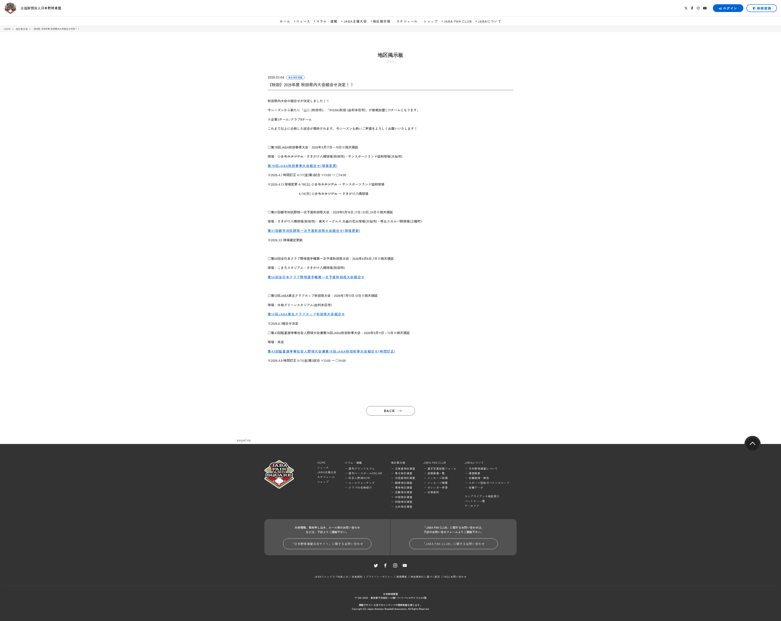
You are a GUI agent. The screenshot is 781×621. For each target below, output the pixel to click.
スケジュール (407, 21)
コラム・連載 (327, 21)
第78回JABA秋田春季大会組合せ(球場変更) (303, 165)
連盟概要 (474, 473)
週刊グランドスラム (362, 468)
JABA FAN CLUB (458, 21)
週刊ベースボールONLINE (366, 473)
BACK (389, 411)
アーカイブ (472, 506)
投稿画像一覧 (436, 473)
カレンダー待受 (438, 487)
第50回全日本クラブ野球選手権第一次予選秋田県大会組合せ (316, 276)
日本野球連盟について (483, 468)
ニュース (303, 21)
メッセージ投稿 (438, 478)
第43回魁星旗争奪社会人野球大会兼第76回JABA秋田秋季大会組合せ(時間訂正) (331, 351)
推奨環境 (401, 576)
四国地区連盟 (403, 502)
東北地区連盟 (403, 473)
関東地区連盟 (403, 483)
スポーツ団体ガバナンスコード (489, 483)
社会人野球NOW (359, 478)
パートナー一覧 (475, 501)
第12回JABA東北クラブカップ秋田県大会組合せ (306, 314)
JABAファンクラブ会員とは (331, 576)
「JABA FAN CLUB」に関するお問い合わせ (453, 544)
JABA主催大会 (355, 21)
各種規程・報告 (479, 478)
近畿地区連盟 (403, 492)
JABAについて (489, 21)
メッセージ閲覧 (438, 483)
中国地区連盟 (403, 497)
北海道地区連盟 (405, 468)
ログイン (730, 8)
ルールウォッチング (362, 483)
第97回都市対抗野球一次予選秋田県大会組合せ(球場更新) (314, 230)
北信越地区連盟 (405, 478)
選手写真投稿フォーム (442, 468)
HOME (7, 29)
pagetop (752, 444)
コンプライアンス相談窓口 (482, 496)
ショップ (430, 21)
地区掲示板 (382, 21)
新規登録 (764, 8)
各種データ (476, 487)
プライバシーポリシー (379, 576)
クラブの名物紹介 (360, 487)
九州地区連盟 (403, 506)
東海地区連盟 (403, 487)
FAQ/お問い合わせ (455, 576)
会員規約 (433, 492)
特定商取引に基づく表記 (425, 576)
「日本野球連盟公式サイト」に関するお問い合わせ (327, 544)
